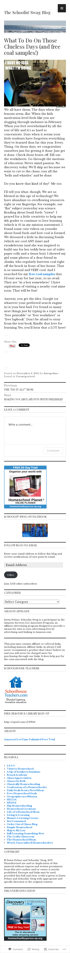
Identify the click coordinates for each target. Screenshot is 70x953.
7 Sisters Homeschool (20, 768)
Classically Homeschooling (23, 784)
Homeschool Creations (21, 808)
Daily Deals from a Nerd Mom (25, 790)
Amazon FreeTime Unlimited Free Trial (29, 739)
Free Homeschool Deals (22, 793)
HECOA (12, 799)
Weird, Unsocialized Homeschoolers (30, 842)
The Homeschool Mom (21, 839)
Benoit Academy (17, 774)
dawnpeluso (50, 373)
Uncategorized (25, 376)
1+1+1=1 (11, 765)
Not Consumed (16, 821)
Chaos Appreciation (19, 778)
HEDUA (11, 802)
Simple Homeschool (19, 827)
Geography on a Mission (22, 796)
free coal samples (42, 274)
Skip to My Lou (16, 830)
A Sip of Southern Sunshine (23, 771)
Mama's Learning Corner (23, 818)
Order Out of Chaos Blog (22, 824)
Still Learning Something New (25, 833)
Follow (10, 574)
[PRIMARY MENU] (62, 8)
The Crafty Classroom (20, 836)
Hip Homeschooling (19, 805)
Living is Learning (18, 815)
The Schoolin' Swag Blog (27, 12)
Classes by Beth (16, 781)
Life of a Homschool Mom (23, 811)
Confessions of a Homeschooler (27, 787)
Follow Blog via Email (20, 545)
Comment (53, 450)
